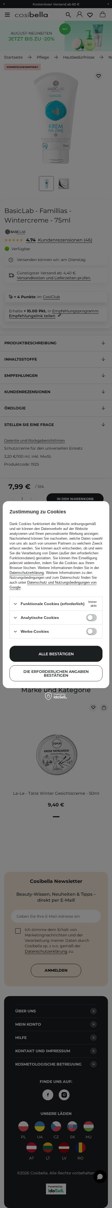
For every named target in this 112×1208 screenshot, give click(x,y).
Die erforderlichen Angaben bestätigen (56, 673)
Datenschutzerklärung (27, 573)
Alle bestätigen (56, 653)
